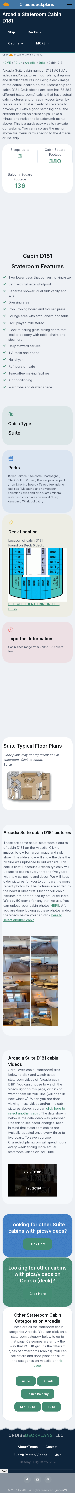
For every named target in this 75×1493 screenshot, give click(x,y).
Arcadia (30, 62)
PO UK (18, 62)
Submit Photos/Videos (30, 1455)
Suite (42, 62)
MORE (40, 43)
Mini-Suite (27, 1407)
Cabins (13, 43)
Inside (25, 1381)
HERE (54, 905)
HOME (6, 62)
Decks (33, 32)
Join (58, 1455)
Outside (48, 1381)
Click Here (37, 1244)
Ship (11, 32)
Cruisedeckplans (36, 4)
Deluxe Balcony (38, 1394)
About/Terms (28, 1447)
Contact (51, 1447)
